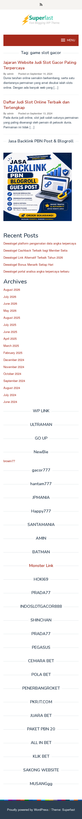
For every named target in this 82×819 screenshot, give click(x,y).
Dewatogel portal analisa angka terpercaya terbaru (36, 271)
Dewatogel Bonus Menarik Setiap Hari (28, 264)
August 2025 (11, 317)
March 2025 (11, 345)
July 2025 (9, 324)
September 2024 (14, 381)
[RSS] (41, 5)
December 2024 (13, 360)
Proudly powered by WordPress (28, 809)
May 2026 (9, 310)
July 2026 (9, 296)
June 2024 (10, 401)
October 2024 (12, 373)
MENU (71, 40)
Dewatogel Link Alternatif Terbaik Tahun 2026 (33, 257)
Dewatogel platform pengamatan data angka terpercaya (39, 243)
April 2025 (10, 338)
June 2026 (10, 303)
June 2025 (10, 332)
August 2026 (11, 289)
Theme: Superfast (63, 809)
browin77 (9, 461)
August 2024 (11, 388)
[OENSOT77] (41, 19)
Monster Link (41, 565)
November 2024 (13, 367)
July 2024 (9, 395)
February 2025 (12, 352)
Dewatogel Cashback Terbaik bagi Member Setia (35, 250)
